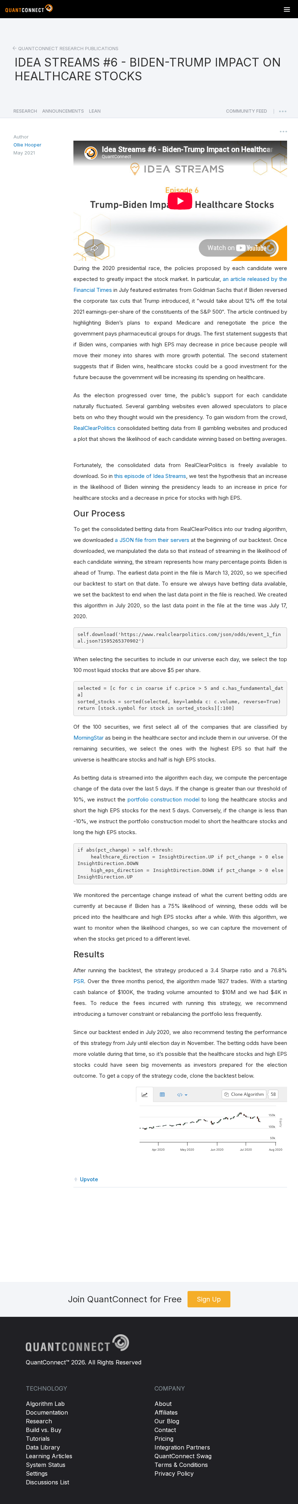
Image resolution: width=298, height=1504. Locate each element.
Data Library (43, 1447)
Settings (37, 1473)
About (163, 1403)
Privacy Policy (174, 1473)
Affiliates (166, 1412)
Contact (165, 1429)
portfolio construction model (164, 799)
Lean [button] (95, 111)
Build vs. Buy (43, 1429)
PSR (78, 981)
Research (39, 1421)
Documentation (47, 1412)
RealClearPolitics (94, 428)
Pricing (163, 1438)
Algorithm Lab (45, 1403)
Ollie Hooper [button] (27, 145)
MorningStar (88, 737)
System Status (45, 1464)
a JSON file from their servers (152, 539)
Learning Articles (49, 1456)
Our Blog (166, 1421)
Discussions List (47, 1482)
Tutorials (38, 1438)
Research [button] (25, 111)
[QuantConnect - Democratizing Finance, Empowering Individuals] (29, 9)
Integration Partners (182, 1447)
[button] (247, 113)
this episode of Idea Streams (150, 475)
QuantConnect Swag (183, 1456)
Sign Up (209, 1299)
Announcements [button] (63, 111)
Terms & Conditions (181, 1464)
